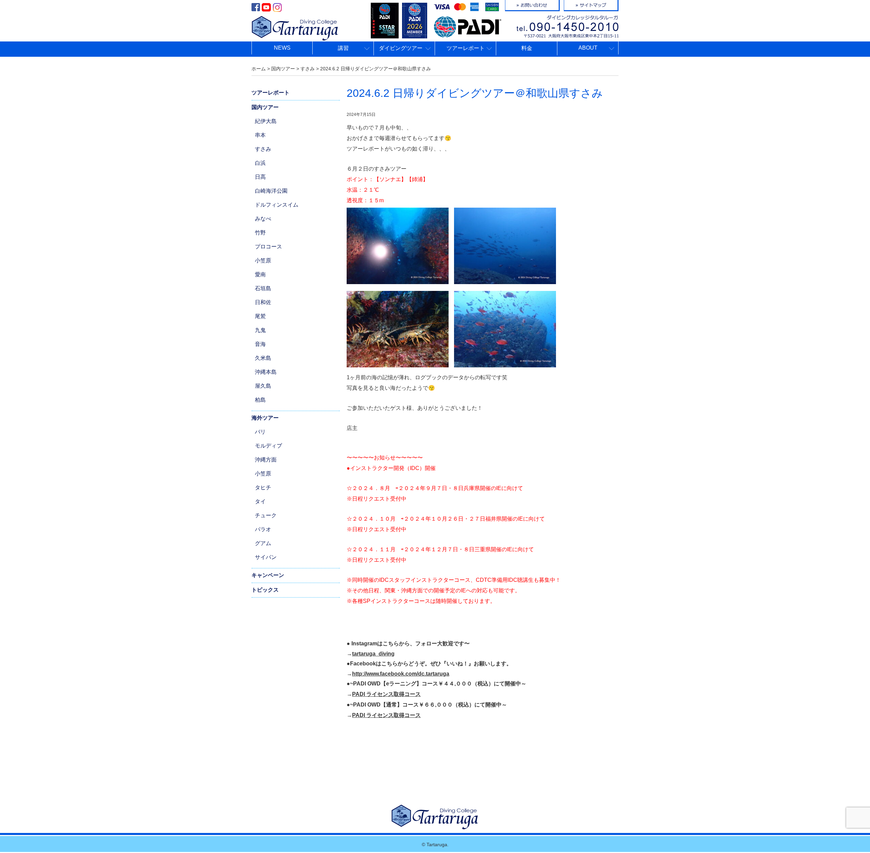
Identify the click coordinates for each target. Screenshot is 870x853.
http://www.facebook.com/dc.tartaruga (400, 674)
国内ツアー (265, 107)
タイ (260, 501)
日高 (260, 177)
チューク (266, 515)
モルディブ (268, 446)
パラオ (263, 529)
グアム (263, 543)
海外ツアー (265, 418)
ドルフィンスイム (276, 205)
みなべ (263, 219)
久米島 (263, 358)
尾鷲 (260, 316)
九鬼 (260, 330)
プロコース (268, 246)
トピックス (265, 590)
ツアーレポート (270, 92)
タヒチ (263, 487)
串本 (260, 135)
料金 (526, 48)
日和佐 (263, 302)
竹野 (260, 233)
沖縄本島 (266, 372)
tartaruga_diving (373, 654)
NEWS (282, 48)
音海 (260, 344)
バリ (260, 432)
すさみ (263, 149)
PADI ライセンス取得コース (386, 694)
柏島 (260, 400)
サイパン (266, 557)
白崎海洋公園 (271, 191)
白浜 (260, 163)
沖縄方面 (266, 460)
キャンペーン (267, 575)
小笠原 (263, 260)
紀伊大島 (266, 121)
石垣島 (263, 288)
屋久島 (263, 386)
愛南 (260, 274)
